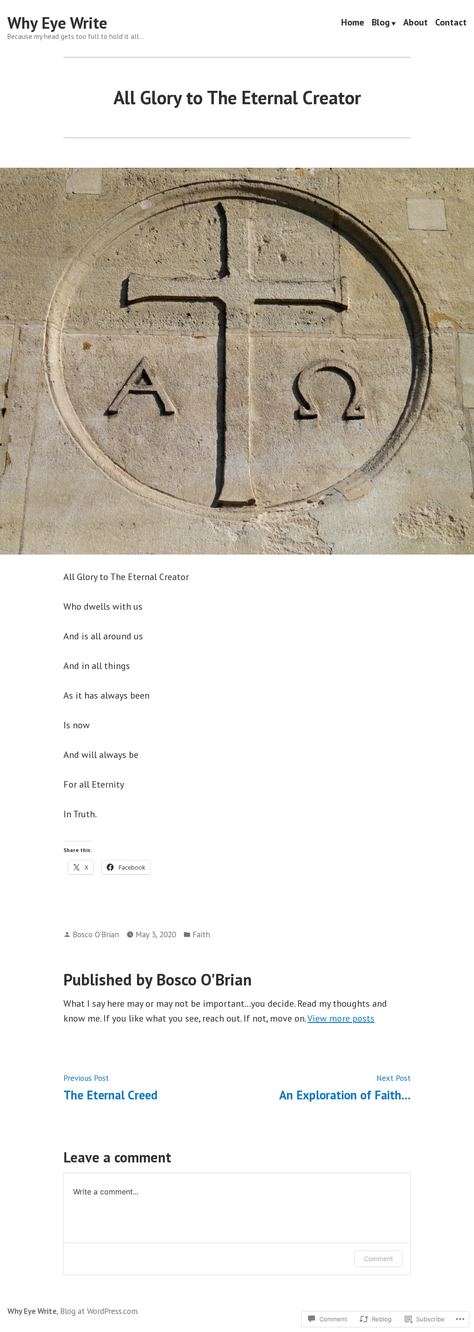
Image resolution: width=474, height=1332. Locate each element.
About (415, 23)
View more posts (340, 1018)
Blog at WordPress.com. (99, 1311)
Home (352, 23)
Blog (381, 23)
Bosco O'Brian (96, 934)
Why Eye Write (57, 22)
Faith (201, 934)
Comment (378, 1259)
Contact (451, 23)
